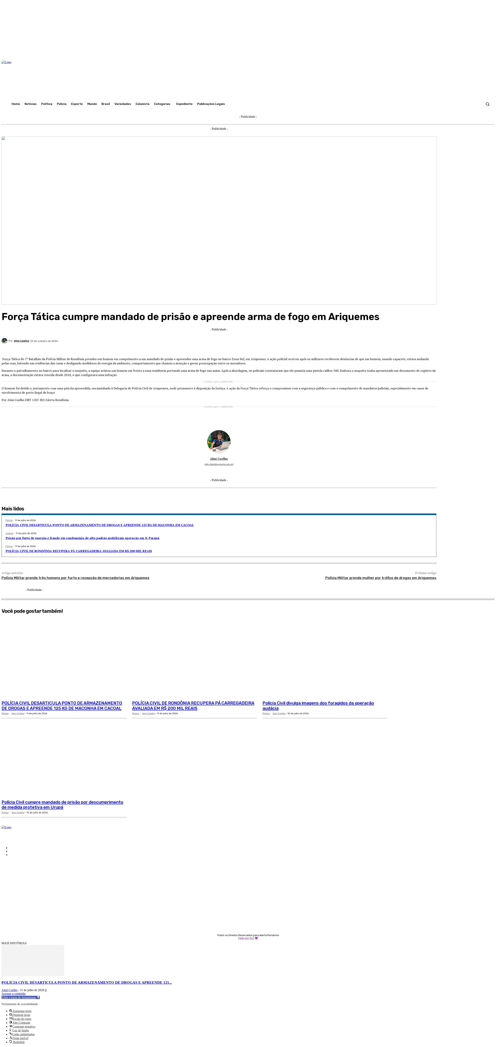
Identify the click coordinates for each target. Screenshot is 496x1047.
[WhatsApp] (374, 348)
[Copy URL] (415, 348)
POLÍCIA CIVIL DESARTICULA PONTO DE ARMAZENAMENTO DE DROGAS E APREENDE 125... (87, 982)
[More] (429, 348)
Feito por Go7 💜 (248, 938)
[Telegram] (401, 348)
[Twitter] (346, 348)
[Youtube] (230, 470)
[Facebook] (332, 348)
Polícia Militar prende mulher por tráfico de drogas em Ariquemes (380, 578)
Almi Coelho (21, 341)
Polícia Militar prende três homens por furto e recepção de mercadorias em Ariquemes (75, 578)
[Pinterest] (360, 348)
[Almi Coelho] (5, 341)
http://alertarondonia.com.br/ (218, 464)
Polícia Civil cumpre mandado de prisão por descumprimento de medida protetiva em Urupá (62, 805)
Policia (9, 520)
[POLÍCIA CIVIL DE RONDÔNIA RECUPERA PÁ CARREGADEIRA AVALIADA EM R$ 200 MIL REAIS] (194, 657)
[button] (487, 104)
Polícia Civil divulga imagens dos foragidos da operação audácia (318, 705)
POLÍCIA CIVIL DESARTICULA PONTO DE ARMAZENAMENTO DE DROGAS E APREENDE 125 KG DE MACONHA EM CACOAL (100, 525)
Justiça (9, 533)
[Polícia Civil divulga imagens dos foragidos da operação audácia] (325, 657)
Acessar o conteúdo (14, 993)
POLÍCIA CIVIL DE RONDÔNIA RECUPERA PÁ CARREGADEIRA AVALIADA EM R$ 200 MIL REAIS (79, 551)
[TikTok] (219, 470)
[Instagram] (213, 470)
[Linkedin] (387, 348)
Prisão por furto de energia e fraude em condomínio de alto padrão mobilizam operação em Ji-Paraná (82, 538)
